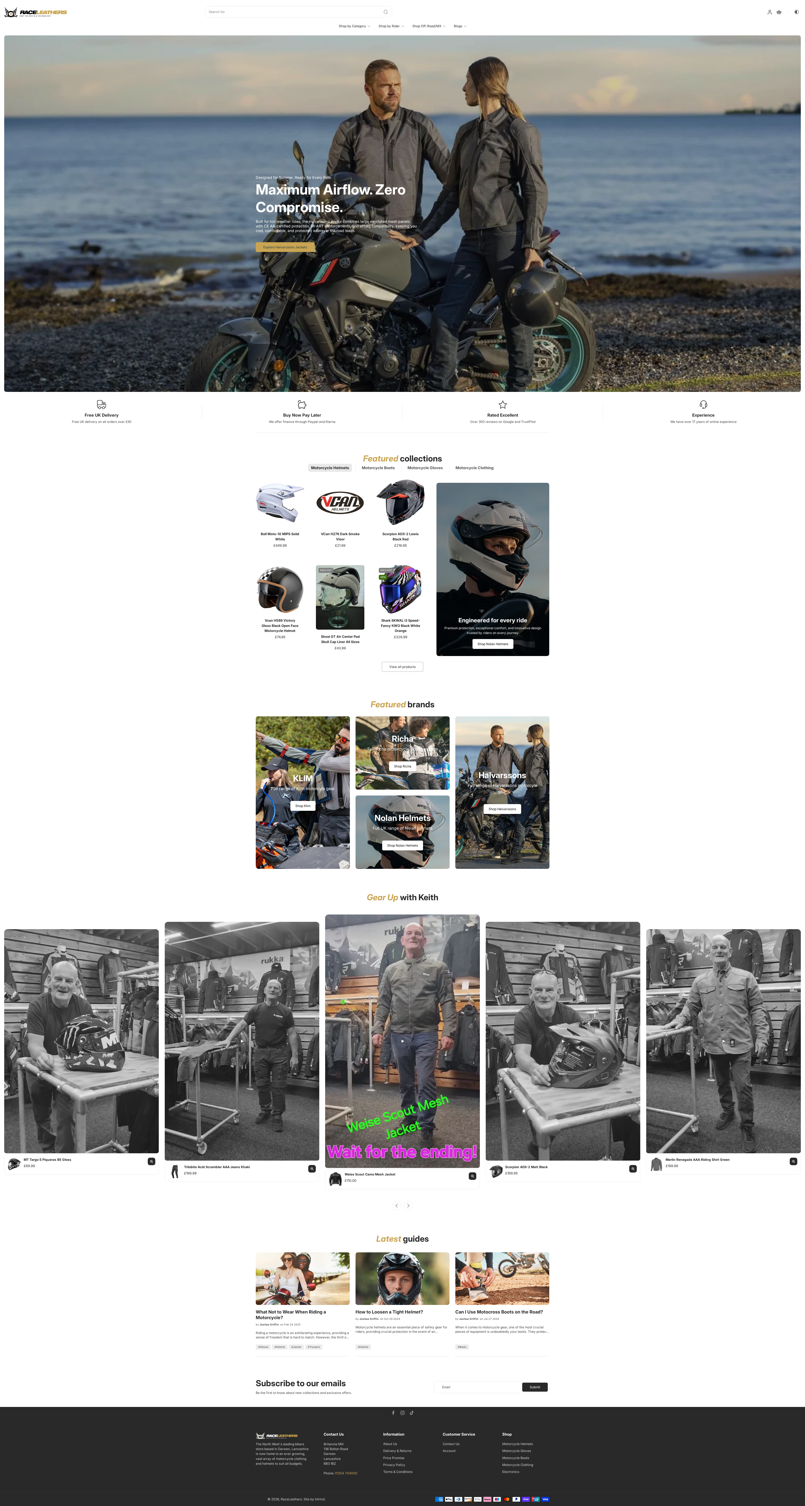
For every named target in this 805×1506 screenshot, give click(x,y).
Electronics (510, 1472)
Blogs (458, 26)
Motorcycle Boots (515, 1458)
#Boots (462, 1346)
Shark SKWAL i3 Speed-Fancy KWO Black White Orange (400, 625)
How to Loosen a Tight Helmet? (389, 1312)
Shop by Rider (389, 26)
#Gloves (263, 1346)
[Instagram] (402, 1412)
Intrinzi (320, 1499)
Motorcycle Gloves (516, 1451)
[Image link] (303, 792)
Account (449, 1451)
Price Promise (393, 1458)
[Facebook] (393, 1412)
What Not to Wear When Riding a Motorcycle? (291, 1314)
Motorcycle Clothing (517, 1465)
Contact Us (451, 1444)
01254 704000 (346, 1473)
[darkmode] (793, 11)
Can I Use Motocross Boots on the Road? (499, 1312)
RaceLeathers (291, 1499)
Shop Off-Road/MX (426, 26)
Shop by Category (352, 26)
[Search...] (386, 12)
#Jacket (296, 1346)
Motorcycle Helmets (517, 1444)
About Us (390, 1444)
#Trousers (314, 1346)
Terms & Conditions (398, 1472)
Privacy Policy (394, 1465)
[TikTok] (411, 1412)
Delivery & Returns (397, 1451)
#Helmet (280, 1346)
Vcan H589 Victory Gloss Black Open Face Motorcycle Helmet (280, 625)
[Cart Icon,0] (778, 12)
